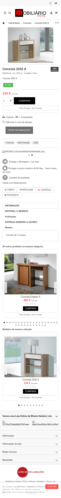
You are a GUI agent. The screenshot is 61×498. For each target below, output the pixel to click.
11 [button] (33, 322)
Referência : (7, 73)
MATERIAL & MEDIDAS (16, 211)
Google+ (46, 190)
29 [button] (42, 325)
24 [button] (27, 325)
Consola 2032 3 (30, 379)
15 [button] (45, 322)
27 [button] (36, 325)
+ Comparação (26, 117)
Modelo (9, 227)
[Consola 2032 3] (30, 357)
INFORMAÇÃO (12, 205)
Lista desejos (50, 3)
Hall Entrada (23, 142)
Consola (10, 142)
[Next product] (58, 23)
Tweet (11, 190)
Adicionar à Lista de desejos (19, 122)
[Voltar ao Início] (3, 23)
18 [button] (54, 322)
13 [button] (39, 322)
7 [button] (21, 322)
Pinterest (12, 195)
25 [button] (30, 325)
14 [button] (42, 322)
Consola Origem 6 (30, 296)
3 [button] (10, 322)
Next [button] (57, 287)
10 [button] (30, 322)
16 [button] (48, 322)
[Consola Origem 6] (30, 274)
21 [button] (19, 325)
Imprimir (10, 117)
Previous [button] (4, 287)
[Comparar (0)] (56, 3)
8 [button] (24, 322)
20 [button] (16, 325)
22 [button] (21, 325)
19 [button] (57, 322)
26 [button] (33, 325)
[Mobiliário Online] (30, 13)
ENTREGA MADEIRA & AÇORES (21, 222)
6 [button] (19, 322)
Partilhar (27, 190)
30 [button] (45, 325)
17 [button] (51, 322)
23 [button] (24, 325)
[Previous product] (55, 23)
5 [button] (16, 322)
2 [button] (32, 155)
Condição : (28, 73)
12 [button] (36, 322)
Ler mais (35, 162)
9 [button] (27, 322)
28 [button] (39, 325)
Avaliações (10, 216)
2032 (36, 142)
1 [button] (29, 155)
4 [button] (13, 322)
